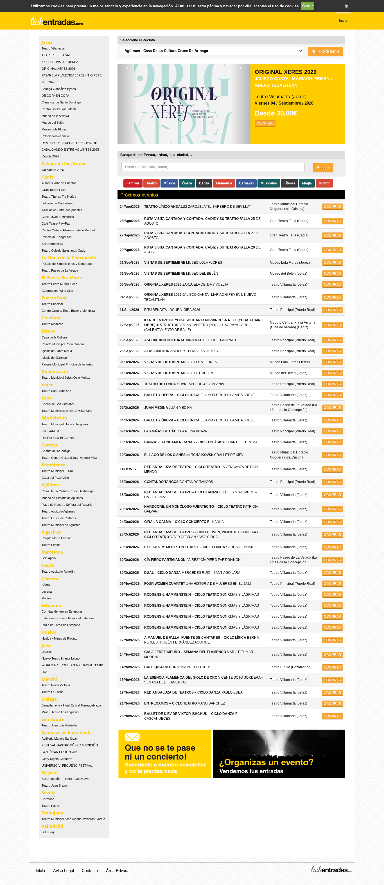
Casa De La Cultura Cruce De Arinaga (68, 491)
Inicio (40, 870)
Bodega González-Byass (59, 89)
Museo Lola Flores (54, 129)
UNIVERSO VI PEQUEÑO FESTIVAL (67, 765)
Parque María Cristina (56, 538)
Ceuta (48, 565)
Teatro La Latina (53, 692)
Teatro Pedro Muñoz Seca (59, 284)
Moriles (46, 598)
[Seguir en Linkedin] (346, 5)
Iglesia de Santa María (57, 351)
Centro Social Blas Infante (59, 109)
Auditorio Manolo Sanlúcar (59, 738)
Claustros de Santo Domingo (61, 102)
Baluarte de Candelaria (57, 203)
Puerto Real (54, 298)
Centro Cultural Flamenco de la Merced (68, 230)
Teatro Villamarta (53, 48)
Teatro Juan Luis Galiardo (59, 725)
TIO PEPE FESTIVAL (56, 55)
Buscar (323, 167)
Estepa (49, 331)
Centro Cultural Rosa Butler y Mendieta (68, 310)
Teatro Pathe (50, 805)
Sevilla (49, 792)
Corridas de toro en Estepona (62, 611)
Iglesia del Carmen (54, 357)
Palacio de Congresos (57, 237)
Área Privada (118, 870)
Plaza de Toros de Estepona (61, 625)
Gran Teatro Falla (53, 189)
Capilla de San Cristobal (58, 404)
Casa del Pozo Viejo (55, 477)
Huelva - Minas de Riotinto (59, 638)
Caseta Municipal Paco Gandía (63, 344)
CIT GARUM (50, 431)
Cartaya (50, 445)
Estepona (51, 605)
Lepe (47, 398)
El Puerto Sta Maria (62, 277)
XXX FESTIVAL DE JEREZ (60, 62)
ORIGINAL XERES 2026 (58, 68)
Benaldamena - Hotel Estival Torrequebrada (71, 705)
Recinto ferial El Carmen (58, 437)
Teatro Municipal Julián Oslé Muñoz (66, 377)
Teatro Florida (51, 545)
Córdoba (51, 578)
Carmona (48, 799)
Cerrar (307, 6)
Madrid (49, 679)
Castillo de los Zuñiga (56, 451)
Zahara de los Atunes (64, 163)
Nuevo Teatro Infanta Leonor (61, 658)
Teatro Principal (52, 304)
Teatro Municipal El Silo (57, 471)
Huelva (49, 632)
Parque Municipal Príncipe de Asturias (67, 364)
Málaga (49, 699)
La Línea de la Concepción (69, 257)
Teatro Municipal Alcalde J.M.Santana (67, 410)
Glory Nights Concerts (57, 758)
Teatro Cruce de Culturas (59, 518)
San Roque (53, 719)
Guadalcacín (55, 371)
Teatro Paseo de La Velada (60, 270)
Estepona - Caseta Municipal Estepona (68, 618)
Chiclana (51, 317)
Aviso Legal (63, 870)
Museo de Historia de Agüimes (62, 498)
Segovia (50, 772)
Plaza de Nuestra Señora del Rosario (67, 504)
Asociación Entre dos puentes (62, 210)
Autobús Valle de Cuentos (59, 183)
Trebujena (52, 813)
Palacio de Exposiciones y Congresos (67, 263)
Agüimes (51, 484)
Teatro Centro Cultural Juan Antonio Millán (70, 457)
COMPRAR (265, 123)
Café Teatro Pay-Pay (56, 223)
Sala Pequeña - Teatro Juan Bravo (65, 778)
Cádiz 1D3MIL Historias (58, 216)
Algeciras (51, 532)
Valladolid (52, 826)
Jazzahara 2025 (53, 169)
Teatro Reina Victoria (56, 685)
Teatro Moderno (52, 324)
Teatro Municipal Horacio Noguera (65, 424)
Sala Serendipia (52, 243)
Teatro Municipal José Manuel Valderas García (73, 819)
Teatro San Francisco (56, 390)
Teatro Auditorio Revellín (58, 571)
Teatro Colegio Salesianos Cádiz (64, 250)
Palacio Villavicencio (55, 136)
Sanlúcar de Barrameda (67, 732)
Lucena (47, 591)
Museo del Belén (53, 122)
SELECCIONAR (325, 51)
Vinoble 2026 (50, 156)
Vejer (47, 384)
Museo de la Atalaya (55, 116)
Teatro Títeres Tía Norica (59, 196)
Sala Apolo (49, 558)
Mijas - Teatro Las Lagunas (60, 712)
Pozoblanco (53, 465)
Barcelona (52, 552)
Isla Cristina (54, 418)
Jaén (46, 645)
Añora (46, 584)
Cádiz (47, 177)
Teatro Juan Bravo (54, 785)
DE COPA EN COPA (55, 95)
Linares (47, 651)
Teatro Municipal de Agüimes (61, 525)
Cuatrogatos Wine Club (57, 290)
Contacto (90, 870)
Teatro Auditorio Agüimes (58, 511)
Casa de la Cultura (54, 337)
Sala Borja (48, 832)
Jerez (47, 42)
